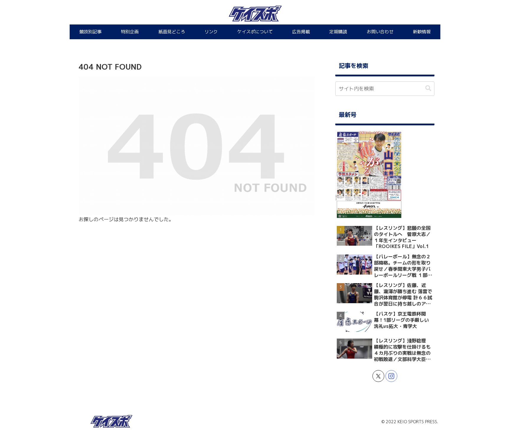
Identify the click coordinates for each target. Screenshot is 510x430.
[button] (428, 88)
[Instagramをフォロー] (391, 376)
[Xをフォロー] (378, 376)
